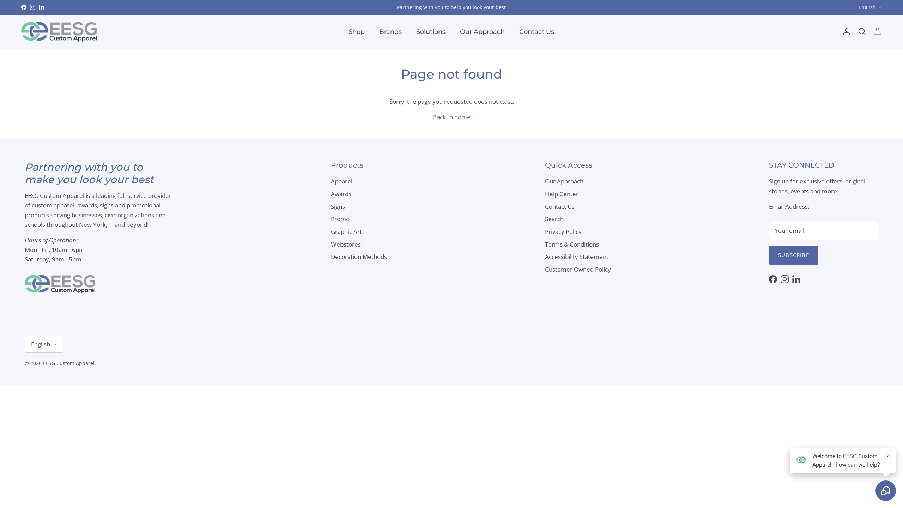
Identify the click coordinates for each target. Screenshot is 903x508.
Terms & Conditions (572, 244)
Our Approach (482, 32)
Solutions (431, 32)
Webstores (346, 244)
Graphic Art (346, 232)
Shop (357, 32)
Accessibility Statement (576, 257)
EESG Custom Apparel (69, 363)
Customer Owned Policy (578, 269)
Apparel (341, 181)
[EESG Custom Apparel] (59, 32)
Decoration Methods (359, 257)
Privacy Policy (563, 232)
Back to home (452, 117)
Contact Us (536, 32)
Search (554, 219)
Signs (338, 206)
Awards (341, 194)
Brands (390, 32)
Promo (340, 219)
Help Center (561, 194)
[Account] (845, 32)
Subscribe (793, 255)
